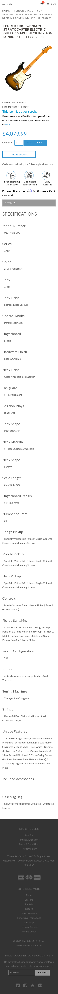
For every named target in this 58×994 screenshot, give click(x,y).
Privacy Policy (29, 848)
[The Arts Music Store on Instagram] (40, 986)
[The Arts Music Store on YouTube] (33, 986)
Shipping (29, 834)
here (7, 124)
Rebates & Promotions (29, 917)
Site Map (29, 922)
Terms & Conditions (29, 844)
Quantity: (7, 142)
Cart (53, 3)
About (29, 895)
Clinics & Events (29, 913)
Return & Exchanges (29, 839)
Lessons (29, 899)
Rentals (29, 904)
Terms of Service (29, 926)
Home (6, 10)
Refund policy (29, 931)
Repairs (29, 908)
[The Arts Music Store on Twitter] (18, 986)
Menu (9, 3)
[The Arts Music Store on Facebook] (25, 986)
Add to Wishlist (19, 154)
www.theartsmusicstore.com (29, 945)
